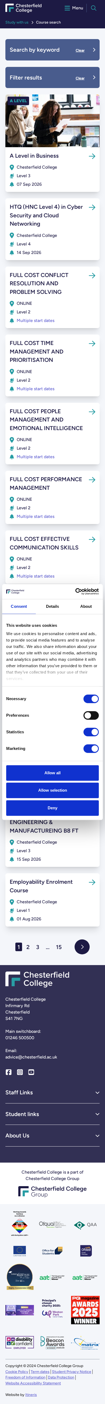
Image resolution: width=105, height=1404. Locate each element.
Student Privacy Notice (71, 1371)
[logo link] (52, 1310)
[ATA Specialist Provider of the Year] (19, 1310)
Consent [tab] (19, 606)
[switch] (91, 715)
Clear (80, 50)
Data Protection (61, 1377)
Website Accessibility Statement (33, 1383)
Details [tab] (52, 606)
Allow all (52, 773)
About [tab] (86, 606)
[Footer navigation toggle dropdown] (97, 1092)
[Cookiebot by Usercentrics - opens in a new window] (75, 591)
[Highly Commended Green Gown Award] (19, 1277)
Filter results (26, 77)
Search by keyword (35, 49)
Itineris (31, 1394)
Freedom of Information (25, 1377)
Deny (52, 808)
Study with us (17, 22)
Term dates (40, 1371)
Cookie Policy (16, 1371)
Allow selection (52, 790)
